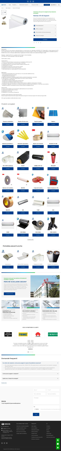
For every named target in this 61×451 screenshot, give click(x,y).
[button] (3, 12)
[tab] (18, 353)
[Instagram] (33, 1)
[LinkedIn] (28, 1)
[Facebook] (30, 1)
